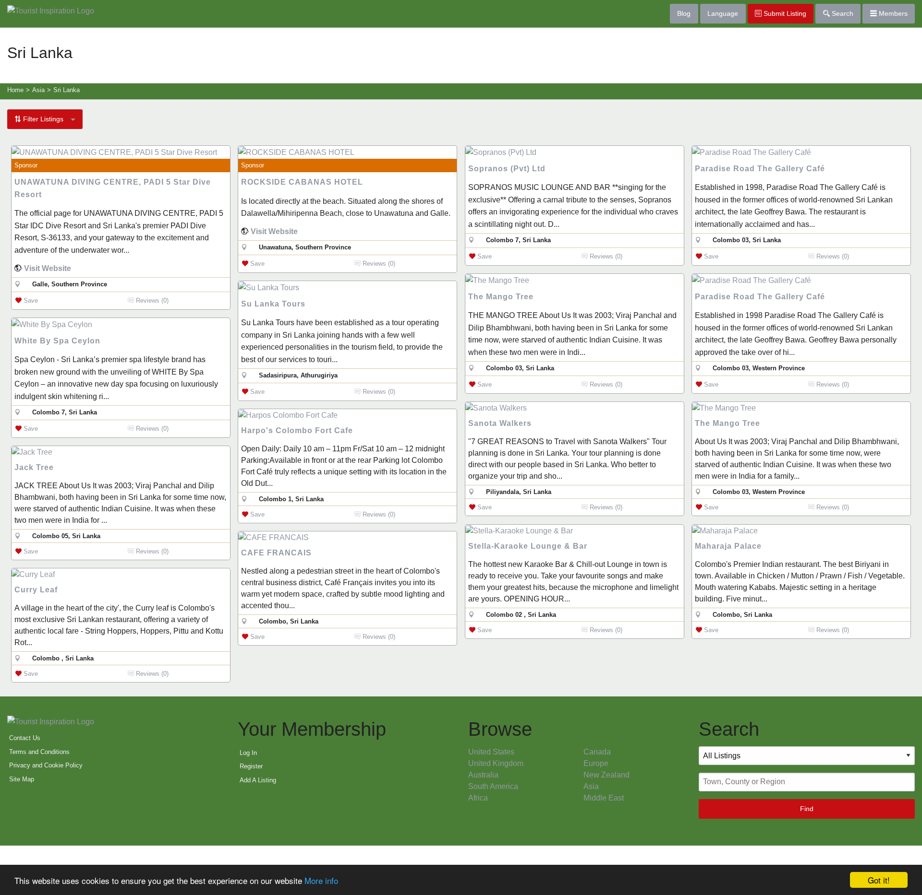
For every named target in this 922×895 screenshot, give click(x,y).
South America (493, 786)
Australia (483, 775)
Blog (684, 13)
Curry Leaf (36, 590)
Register (251, 766)
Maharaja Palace (728, 546)
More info (321, 880)
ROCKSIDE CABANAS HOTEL (302, 182)
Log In (248, 752)
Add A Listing (258, 780)
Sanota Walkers (500, 423)
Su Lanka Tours (273, 304)
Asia (591, 786)
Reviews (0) (151, 300)
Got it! (879, 880)
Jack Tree (34, 467)
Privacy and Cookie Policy (46, 765)
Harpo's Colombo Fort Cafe (297, 430)
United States (491, 752)
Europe (595, 763)
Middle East (603, 798)
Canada (597, 752)
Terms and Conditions (39, 751)
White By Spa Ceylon (57, 341)
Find (806, 809)
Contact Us (24, 738)
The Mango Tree (501, 297)
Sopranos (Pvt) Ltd (507, 169)
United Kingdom (495, 763)
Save (30, 300)
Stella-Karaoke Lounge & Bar (527, 546)
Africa (478, 798)
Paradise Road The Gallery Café (760, 169)
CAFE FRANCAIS (276, 553)
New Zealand (606, 775)
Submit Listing (784, 13)
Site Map (21, 779)
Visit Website (47, 268)
